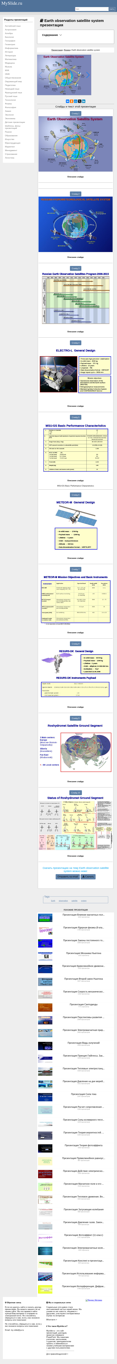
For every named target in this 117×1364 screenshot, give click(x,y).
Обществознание (13, 78)
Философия (10, 107)
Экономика (10, 118)
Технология (10, 100)
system (83, 901)
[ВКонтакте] (67, 101)
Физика (8, 104)
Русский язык (11, 96)
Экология (9, 115)
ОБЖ (7, 74)
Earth (53, 901)
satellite (74, 901)
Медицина (10, 63)
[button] (88, 75)
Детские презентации (15, 122)
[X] (79, 101)
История (9, 52)
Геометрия (10, 44)
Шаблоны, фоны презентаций (12, 127)
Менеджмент (11, 150)
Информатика (11, 48)
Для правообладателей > (57, 1354)
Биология (9, 37)
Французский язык (13, 92)
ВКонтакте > (51, 1320)
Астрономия (10, 29)
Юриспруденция (12, 143)
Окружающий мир (13, 81)
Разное (8, 132)
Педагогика (10, 85)
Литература (10, 55)
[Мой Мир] (75, 101)
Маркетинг (10, 146)
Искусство (9, 139)
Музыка (8, 66)
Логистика (9, 158)
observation (63, 901)
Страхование (11, 154)
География (10, 41)
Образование (11, 135)
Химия (8, 111)
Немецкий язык (12, 89)
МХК (7, 70)
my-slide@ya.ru (17, 1330)
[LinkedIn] (83, 101)
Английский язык (13, 26)
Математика (10, 59)
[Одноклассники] (71, 101)
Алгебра (9, 33)
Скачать (89, 876)
